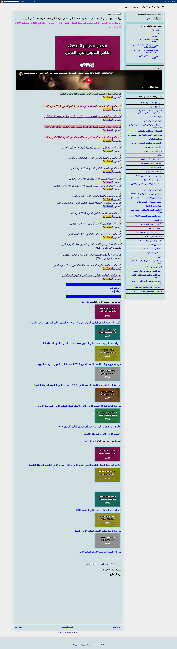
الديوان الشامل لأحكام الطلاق (151, 159)
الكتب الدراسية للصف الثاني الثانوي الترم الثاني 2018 (94, 322)
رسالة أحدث (117, 627)
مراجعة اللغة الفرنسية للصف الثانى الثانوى (99, 551)
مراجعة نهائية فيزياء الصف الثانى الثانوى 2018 (97, 405)
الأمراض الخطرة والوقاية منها (151, 224)
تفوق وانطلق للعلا (155, 228)
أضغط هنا (108, 109)
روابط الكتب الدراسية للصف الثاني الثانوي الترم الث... (145, 46)
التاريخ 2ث (158, 257)
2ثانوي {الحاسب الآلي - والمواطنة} (149, 131)
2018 (157, 33)
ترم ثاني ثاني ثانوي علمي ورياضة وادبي (147, 176)
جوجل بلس (115, 287)
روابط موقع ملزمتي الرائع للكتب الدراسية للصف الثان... (146, 51)
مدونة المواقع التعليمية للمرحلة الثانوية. (148, 291)
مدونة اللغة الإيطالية (155, 117)
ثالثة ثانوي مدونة (156, 106)
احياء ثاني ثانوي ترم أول (153, 147)
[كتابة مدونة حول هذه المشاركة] (93, 564)
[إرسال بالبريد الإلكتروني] (95, 564)
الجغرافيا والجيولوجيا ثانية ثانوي (151, 163)
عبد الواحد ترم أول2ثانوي (153, 180)
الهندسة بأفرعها (156, 167)
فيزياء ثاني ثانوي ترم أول (153, 190)
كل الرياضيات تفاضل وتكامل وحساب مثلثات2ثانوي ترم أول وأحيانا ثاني (148, 112)
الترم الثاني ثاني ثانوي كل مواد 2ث (149, 232)
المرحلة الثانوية (37, 322)
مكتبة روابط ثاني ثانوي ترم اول (151, 241)
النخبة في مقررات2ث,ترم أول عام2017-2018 (145, 194)
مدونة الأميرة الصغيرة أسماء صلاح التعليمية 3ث (145, 135)
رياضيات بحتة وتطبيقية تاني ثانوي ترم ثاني (147, 143)
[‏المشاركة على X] (91, 564)
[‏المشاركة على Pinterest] (87, 564)
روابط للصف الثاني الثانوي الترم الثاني (148, 287)
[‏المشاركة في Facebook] (89, 564)
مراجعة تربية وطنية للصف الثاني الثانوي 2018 (98, 364)
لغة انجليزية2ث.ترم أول (153, 172)
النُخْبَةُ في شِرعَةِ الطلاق (153, 206)
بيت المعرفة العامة (155, 139)
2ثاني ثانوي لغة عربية (154, 245)
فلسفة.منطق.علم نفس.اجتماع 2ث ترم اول (146, 198)
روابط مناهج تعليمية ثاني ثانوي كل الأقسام (146, 216)
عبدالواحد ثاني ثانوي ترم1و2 (152, 151)
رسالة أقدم (19, 627)
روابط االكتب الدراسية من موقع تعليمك (148, 271)
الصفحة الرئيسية (67, 627)
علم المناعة (158, 220)
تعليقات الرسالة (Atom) (64, 632)
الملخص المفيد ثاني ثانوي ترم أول (149, 202)
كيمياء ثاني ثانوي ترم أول (153, 236)
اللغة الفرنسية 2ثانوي (154, 253)
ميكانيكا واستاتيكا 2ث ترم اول (151, 249)
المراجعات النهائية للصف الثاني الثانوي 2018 (98, 343)
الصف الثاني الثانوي (56, 322)
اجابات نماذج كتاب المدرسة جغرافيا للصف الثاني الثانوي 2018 (89, 426)
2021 (157, 30)
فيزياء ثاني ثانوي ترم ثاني (153, 121)
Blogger (75, 645)
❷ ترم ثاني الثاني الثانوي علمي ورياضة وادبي (144, 6)
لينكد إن (116, 291)
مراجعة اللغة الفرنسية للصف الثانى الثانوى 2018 (96, 385)
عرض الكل (86, 301)
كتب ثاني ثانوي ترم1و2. (153, 267)
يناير (155, 36)
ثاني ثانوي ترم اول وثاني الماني (150, 102)
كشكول (159, 155)
